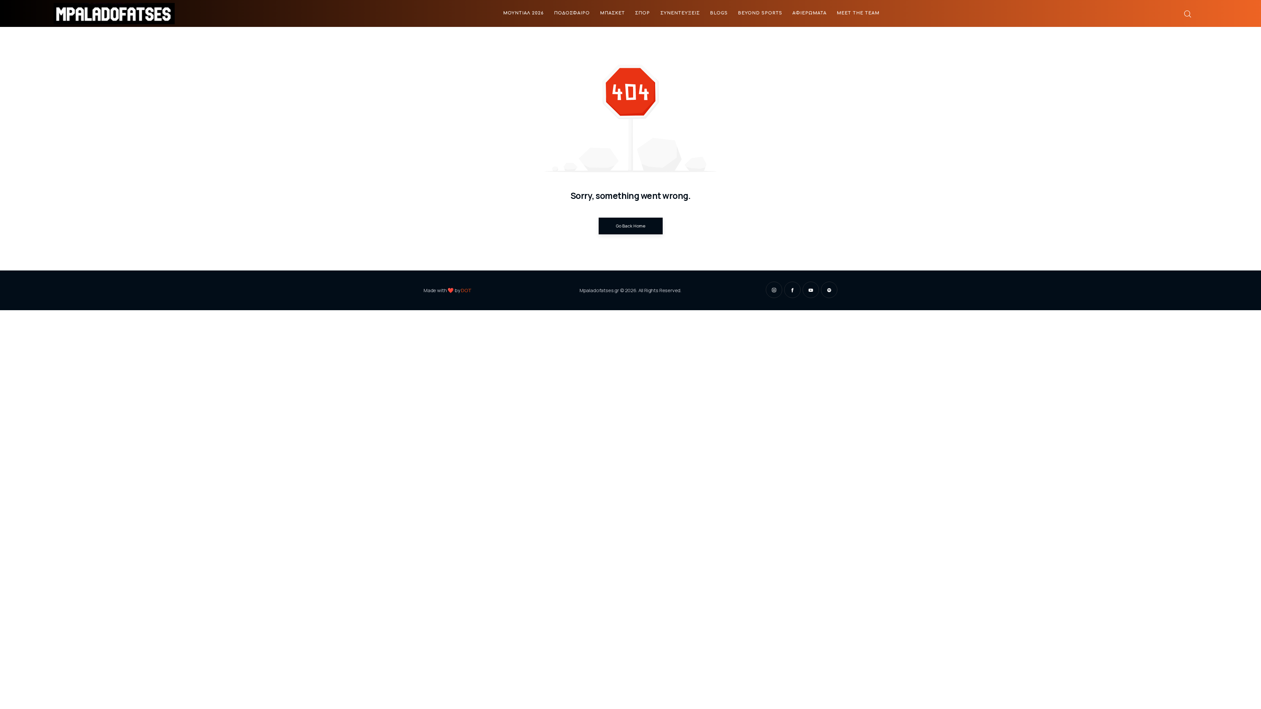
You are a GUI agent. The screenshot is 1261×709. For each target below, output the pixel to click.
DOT (466, 290)
